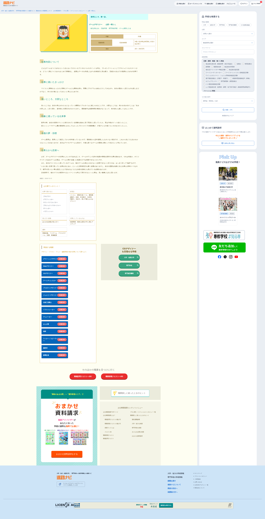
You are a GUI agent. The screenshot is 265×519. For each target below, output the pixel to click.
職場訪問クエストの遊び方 (113, 419)
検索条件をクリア (228, 115)
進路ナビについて (174, 484)
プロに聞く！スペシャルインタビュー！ (74, 10)
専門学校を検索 (136, 428)
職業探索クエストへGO (114, 376)
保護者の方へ (173, 492)
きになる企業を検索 (138, 432)
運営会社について (199, 488)
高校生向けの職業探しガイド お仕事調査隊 (48, 10)
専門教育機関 (129, 273)
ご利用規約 (198, 479)
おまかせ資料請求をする (67, 454)
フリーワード (206, 48)
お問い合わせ (198, 482)
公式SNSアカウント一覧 (201, 485)
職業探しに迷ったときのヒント (132, 393)
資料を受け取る (229, 143)
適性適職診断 (136, 419)
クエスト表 (108, 432)
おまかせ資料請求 (137, 436)
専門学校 (129, 265)
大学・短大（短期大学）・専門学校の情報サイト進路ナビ (17, 10)
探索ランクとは (109, 428)
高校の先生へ (173, 488)
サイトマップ (198, 473)
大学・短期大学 (129, 257)
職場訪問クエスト (108, 438)
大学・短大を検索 (137, 423)
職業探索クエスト (108, 435)
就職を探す (172, 481)
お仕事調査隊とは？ (109, 415)
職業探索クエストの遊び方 (113, 423)
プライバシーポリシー (201, 476)
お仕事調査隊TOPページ (110, 412)
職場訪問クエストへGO (83, 376)
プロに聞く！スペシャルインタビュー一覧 (143, 412)
